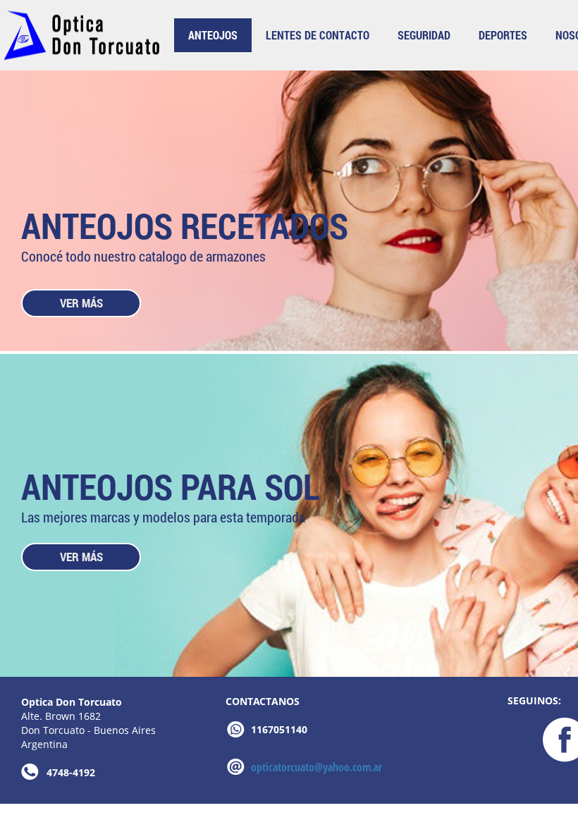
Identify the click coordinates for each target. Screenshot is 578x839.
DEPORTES (503, 34)
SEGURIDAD (424, 34)
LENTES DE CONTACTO (317, 34)
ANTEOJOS (213, 34)
